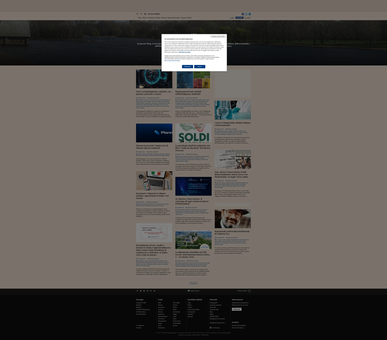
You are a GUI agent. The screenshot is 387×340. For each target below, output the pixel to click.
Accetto (200, 66)
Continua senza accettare (218, 36)
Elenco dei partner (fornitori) (172, 60)
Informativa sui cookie (184, 52)
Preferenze (187, 66)
